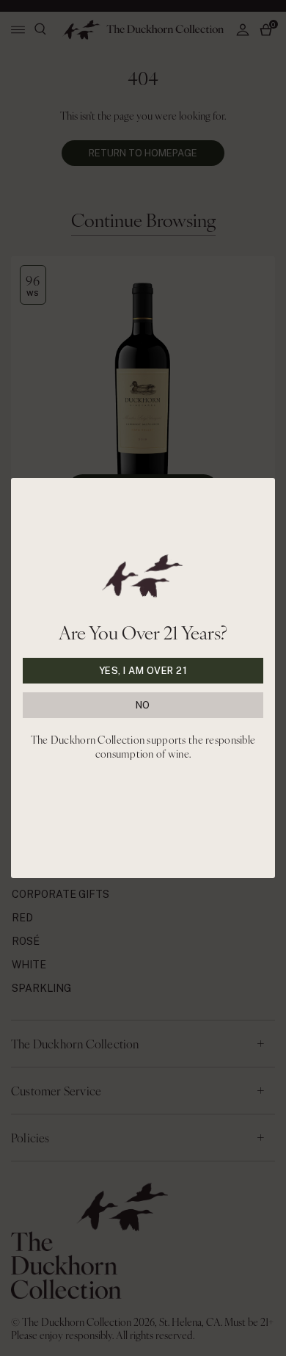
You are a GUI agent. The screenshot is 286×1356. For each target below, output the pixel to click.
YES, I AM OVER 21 (143, 670)
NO (143, 705)
